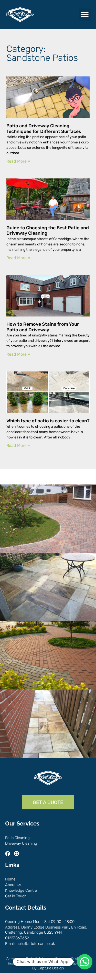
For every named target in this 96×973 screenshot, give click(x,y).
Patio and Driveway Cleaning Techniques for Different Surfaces (43, 128)
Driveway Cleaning (21, 843)
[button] (85, 14)
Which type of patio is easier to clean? (48, 421)
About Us (13, 885)
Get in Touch (16, 896)
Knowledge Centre (21, 890)
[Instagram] (16, 853)
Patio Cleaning (17, 837)
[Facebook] (7, 853)
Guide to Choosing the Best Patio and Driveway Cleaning (47, 230)
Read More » (18, 161)
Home (10, 879)
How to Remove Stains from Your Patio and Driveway (42, 327)
